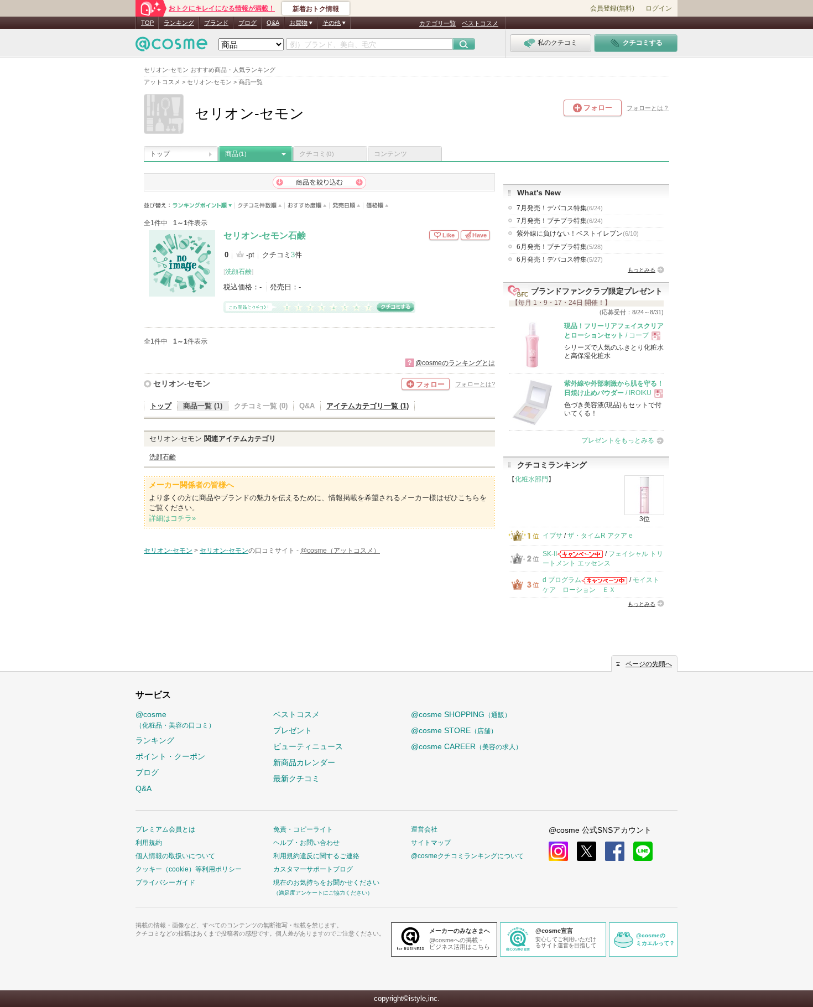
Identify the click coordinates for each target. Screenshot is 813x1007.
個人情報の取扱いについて (175, 856)
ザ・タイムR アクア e (600, 535)
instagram (558, 851)
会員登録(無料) (612, 8)
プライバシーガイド (165, 882)
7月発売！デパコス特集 (560, 208)
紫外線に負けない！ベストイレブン (578, 233)
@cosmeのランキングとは (455, 363)
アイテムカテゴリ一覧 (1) (367, 406)
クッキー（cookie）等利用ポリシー (189, 869)
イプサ (552, 535)
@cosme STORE (454, 730)
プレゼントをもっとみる (617, 440)
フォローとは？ (648, 108)
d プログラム (562, 580)
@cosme (175, 719)
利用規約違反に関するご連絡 (316, 856)
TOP (147, 22)
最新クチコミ (296, 778)
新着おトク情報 (316, 9)
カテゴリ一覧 (437, 23)
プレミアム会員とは (165, 829)
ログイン (658, 8)
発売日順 (346, 206)
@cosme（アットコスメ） (340, 550)
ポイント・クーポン (170, 756)
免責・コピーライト (303, 829)
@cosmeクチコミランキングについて (467, 856)
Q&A (273, 22)
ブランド (216, 22)
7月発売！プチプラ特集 (560, 221)
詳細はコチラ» (172, 518)
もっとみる (641, 270)
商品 (235, 154)
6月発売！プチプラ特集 (560, 247)
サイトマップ (431, 843)
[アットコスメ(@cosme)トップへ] (171, 47)
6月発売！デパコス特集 (560, 259)
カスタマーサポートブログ (313, 869)
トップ (160, 154)
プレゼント (292, 730)
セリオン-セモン (181, 383)
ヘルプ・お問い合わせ (306, 843)
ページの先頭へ (649, 664)
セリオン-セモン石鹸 (264, 235)
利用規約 (149, 843)
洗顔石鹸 (238, 272)
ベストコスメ (480, 23)
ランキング (179, 22)
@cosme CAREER (466, 746)
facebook (614, 851)
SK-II (550, 554)
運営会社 (424, 829)
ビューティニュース (308, 746)
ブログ (247, 22)
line (643, 851)
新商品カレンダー (304, 762)
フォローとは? (475, 384)
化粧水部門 (531, 479)
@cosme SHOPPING (461, 714)
